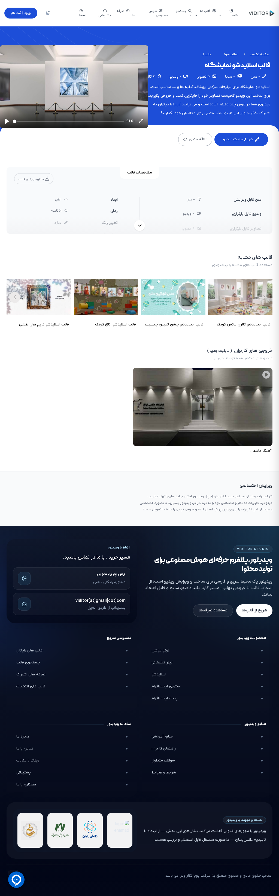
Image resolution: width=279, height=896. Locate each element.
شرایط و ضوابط (163, 772)
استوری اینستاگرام (166, 686)
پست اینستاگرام (164, 698)
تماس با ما (24, 748)
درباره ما (22, 736)
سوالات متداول (163, 760)
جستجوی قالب (28, 662)
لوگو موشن (160, 650)
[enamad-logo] (120, 830)
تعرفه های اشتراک (31, 674)
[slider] (68, 121)
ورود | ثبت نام (21, 13)
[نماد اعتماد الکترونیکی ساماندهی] (30, 830)
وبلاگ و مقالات (27, 760)
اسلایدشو (231, 54)
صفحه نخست (259, 54)
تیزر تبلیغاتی (161, 662)
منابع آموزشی (162, 736)
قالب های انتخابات (30, 686)
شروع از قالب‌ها (254, 610)
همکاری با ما (26, 784)
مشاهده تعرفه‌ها (213, 610)
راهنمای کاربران (163, 748)
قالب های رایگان (29, 650)
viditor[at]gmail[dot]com (100, 601)
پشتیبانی (23, 772)
